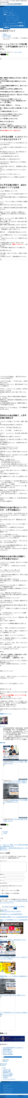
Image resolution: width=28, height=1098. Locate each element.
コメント (3, 860)
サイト (2, 880)
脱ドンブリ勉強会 (8, 1074)
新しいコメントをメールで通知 (10, 890)
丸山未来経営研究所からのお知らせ (13, 1047)
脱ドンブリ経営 (18, 52)
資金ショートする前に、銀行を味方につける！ (13, 939)
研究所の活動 (7, 1071)
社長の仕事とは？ (8, 1051)
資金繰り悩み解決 (8, 1054)
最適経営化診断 (7, 1075)
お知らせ (5, 1086)
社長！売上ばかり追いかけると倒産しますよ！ (13, 995)
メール (2, 877)
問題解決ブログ (7, 1072)
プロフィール (7, 1069)
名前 (2, 874)
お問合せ (5, 1077)
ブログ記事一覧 (7, 1084)
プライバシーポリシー (9, 1079)
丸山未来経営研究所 (12, 1095)
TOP (4, 1067)
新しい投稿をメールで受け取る (10, 893)
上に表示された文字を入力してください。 (12, 885)
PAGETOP (3, 1065)
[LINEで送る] (7, 54)
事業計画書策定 (7, 1049)
